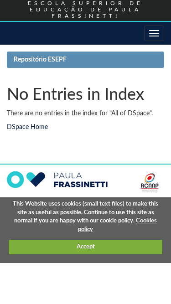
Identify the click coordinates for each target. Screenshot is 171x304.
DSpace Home (27, 127)
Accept (86, 247)
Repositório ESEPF (40, 60)
